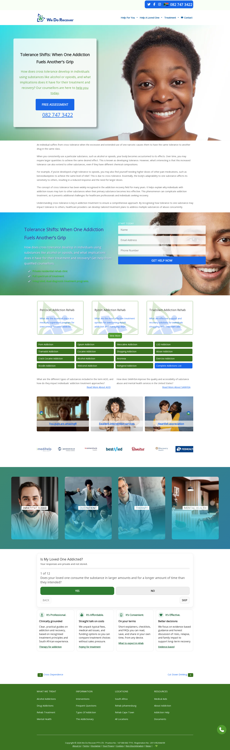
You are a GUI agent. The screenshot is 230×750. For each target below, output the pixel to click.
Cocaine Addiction (87, 351)
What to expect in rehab (131, 643)
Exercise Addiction (165, 358)
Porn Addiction (45, 344)
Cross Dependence (53, 674)
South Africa (121, 698)
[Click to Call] (221, 729)
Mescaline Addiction (127, 344)
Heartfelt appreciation (171, 423)
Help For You (128, 17)
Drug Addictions (45, 705)
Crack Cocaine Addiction (50, 358)
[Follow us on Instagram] (159, 4)
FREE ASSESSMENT (55, 104)
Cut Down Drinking (177, 674)
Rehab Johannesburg (125, 705)
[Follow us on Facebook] (154, 4)
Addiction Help (161, 712)
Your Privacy (108, 746)
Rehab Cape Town (124, 712)
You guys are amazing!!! (63, 423)
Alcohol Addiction (86, 358)
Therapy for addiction (50, 646)
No (153, 591)
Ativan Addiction (164, 351)
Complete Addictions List (168, 365)
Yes (77, 591)
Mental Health (44, 719)
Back (46, 600)
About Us (76, 746)
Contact (188, 17)
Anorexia (121, 358)
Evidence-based (166, 646)
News (148, 746)
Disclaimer (96, 746)
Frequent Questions (86, 705)
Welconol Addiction (87, 365)
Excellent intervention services (117, 423)
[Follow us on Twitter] (149, 4)
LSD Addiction (163, 344)
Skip (184, 600)
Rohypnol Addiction (127, 365)
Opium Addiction (86, 344)
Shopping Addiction (126, 351)
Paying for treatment (90, 646)
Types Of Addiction (86, 712)
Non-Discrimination (135, 746)
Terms (86, 746)
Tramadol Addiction (48, 351)
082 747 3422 (181, 4)
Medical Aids (160, 698)
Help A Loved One (149, 17)
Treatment (170, 17)
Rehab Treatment (46, 712)
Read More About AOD (99, 387)
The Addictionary (85, 719)
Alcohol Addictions (46, 698)
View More (115, 335)
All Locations (121, 719)
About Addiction (162, 705)
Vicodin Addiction (47, 365)
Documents (160, 719)
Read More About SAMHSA (176, 387)
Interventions (82, 698)
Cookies (120, 746)
